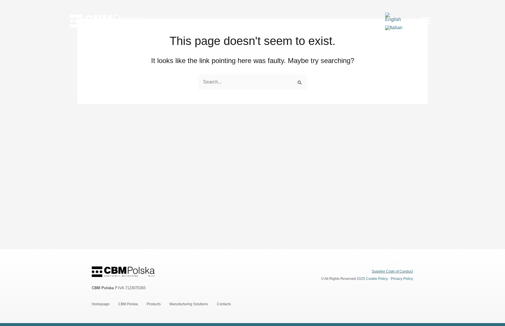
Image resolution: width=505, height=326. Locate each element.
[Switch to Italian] (393, 28)
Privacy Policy (402, 279)
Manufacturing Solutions (189, 304)
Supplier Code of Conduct (392, 271)
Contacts (224, 304)
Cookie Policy (377, 279)
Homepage (101, 304)
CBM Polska (128, 304)
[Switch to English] (395, 17)
